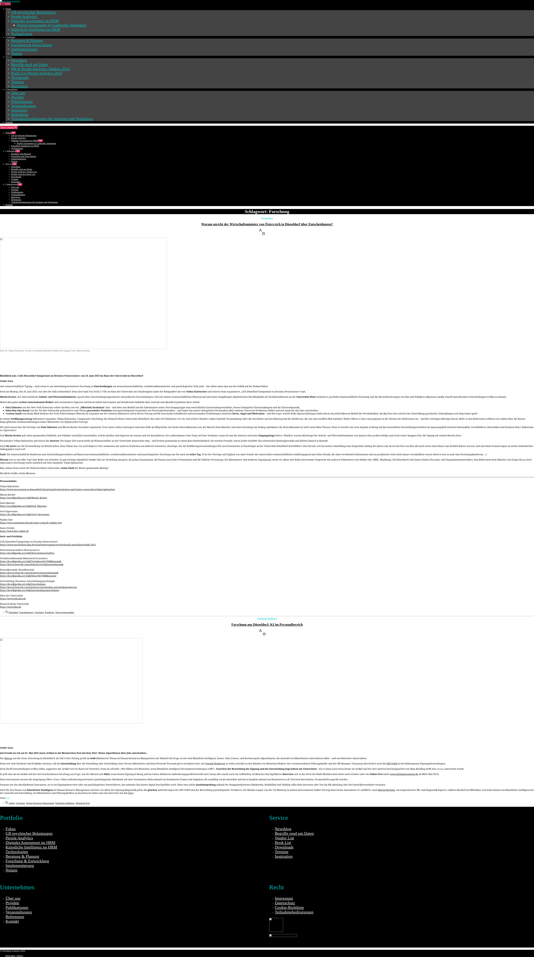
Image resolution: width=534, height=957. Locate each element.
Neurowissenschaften (64, 612)
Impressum (284, 898)
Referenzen (19, 114)
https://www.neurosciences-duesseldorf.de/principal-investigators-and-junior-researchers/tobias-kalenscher (57, 489)
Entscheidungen (26, 612)
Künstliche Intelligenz (267, 618)
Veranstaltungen (23, 106)
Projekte (17, 97)
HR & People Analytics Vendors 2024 (40, 69)
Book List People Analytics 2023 (36, 73)
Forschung (39, 612)
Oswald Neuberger (215, 763)
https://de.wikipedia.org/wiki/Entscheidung (23, 584)
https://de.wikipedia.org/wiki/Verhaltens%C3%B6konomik (30, 561)
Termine (17, 82)
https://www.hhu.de (10, 606)
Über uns (18, 93)
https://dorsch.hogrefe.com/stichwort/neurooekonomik (29, 572)
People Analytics (24, 16)
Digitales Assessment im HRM (35, 21)
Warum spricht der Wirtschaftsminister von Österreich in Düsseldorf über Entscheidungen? (267, 224)
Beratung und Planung (21, 154)
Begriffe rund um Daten (29, 65)
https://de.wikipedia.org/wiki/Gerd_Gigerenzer (25, 514)
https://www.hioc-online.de (14, 531)
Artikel (11, 803)
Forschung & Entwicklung (31, 45)
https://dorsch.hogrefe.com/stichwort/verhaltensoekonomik (31, 564)
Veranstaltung (267, 218)
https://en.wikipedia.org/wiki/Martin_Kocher (23, 497)
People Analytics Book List (23, 174)
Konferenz (49, 612)
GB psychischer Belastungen (33, 12)
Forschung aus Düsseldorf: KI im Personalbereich (267, 624)
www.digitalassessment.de (404, 774)
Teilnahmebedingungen (294, 912)
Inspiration (19, 86)
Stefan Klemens (273, 231)
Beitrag (8, 758)
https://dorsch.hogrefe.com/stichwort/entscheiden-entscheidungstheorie (38, 587)
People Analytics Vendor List (24, 172)
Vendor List (284, 838)
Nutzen (16, 53)
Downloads (20, 77)
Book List (283, 842)
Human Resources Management (40, 803)
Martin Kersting (386, 790)
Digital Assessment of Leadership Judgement (51, 25)
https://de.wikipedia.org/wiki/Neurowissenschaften (27, 553)
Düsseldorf (13, 612)
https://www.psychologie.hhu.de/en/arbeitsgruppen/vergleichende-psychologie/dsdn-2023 (48, 544)
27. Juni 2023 (271, 234)
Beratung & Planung (27, 40)
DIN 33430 (391, 763)
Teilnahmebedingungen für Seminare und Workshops (52, 119)
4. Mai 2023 (271, 634)
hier (130, 793)
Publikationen (22, 101)
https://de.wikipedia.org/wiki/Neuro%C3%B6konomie (28, 575)
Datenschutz (285, 903)
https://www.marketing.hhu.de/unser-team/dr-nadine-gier (31, 522)
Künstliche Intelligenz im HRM (35, 29)
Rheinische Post (83, 803)
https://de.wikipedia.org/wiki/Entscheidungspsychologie (29, 590)
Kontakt (9, 122)
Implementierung (24, 49)
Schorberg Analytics (34, 951)
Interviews (19, 110)
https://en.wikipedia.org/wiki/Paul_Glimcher (23, 506)
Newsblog (19, 60)
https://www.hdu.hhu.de (13, 598)
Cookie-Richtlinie (289, 907)
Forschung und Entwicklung (23, 156)
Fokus (8, 9)
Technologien (21, 34)
